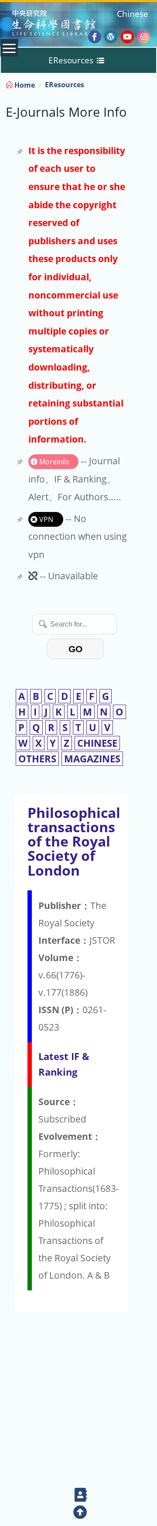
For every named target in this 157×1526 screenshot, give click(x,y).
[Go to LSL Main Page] (65, 24)
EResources (64, 84)
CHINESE (97, 743)
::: (150, 83)
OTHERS (37, 758)
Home (24, 85)
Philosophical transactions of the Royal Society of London (73, 841)
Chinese (132, 14)
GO (75, 649)
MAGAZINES (92, 758)
